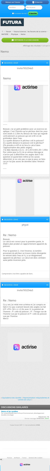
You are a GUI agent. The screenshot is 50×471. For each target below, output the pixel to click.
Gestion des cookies (35, 458)
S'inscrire (37, 2)
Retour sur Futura (12, 2)
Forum (8, 31)
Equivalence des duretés (11, 398)
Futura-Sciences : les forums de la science (30, 31)
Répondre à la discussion (25, 40)
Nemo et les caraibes (9, 411)
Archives (17, 458)
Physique (14, 34)
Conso (24, 458)
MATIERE (5, 34)
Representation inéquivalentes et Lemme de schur (33, 399)
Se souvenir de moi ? (20, 13)
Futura (9, 458)
